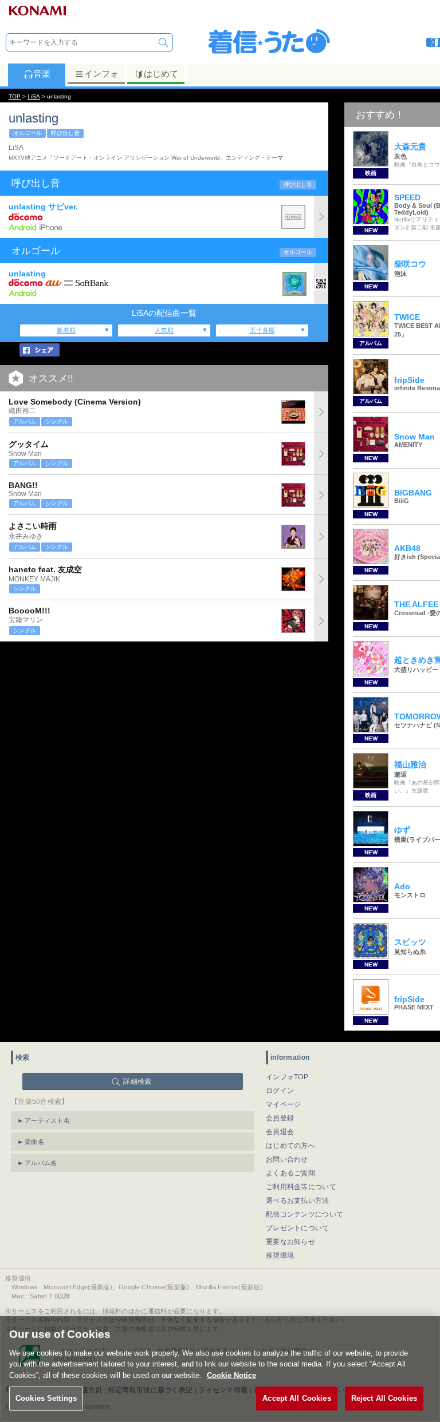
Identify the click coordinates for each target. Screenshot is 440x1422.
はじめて (161, 73)
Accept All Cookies (296, 1398)
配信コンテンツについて (304, 1214)
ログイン (280, 1091)
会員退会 (280, 1132)
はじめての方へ (290, 1146)
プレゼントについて (297, 1228)
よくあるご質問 (290, 1173)
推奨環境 (280, 1255)
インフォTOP (287, 1077)
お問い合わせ (287, 1159)
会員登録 (280, 1118)
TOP (15, 96)
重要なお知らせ (290, 1242)
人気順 (164, 330)
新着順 (66, 330)
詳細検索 (137, 1082)
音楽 (41, 73)
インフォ (101, 73)
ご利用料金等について (301, 1187)
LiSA (34, 96)
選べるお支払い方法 (297, 1201)
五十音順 (262, 330)
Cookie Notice (231, 1375)
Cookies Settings (46, 1398)
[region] (220, 1369)
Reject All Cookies (384, 1398)
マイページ (283, 1104)
